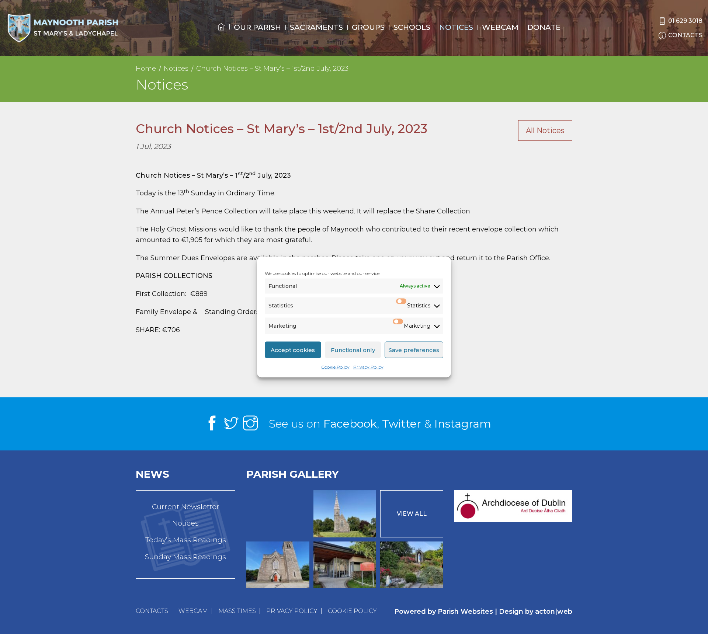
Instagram (462, 424)
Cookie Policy (335, 367)
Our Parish (257, 27)
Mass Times (237, 610)
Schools (411, 27)
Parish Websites (465, 611)
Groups (368, 27)
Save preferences (414, 349)
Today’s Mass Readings (185, 540)
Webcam (500, 27)
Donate (543, 27)
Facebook (350, 424)
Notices (456, 27)
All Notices (545, 130)
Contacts (152, 610)
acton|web (553, 611)
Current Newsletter (185, 506)
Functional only (353, 349)
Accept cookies (293, 349)
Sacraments (316, 27)
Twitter (401, 424)
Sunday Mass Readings (185, 557)
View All (412, 513)
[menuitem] (221, 33)
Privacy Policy (368, 367)
